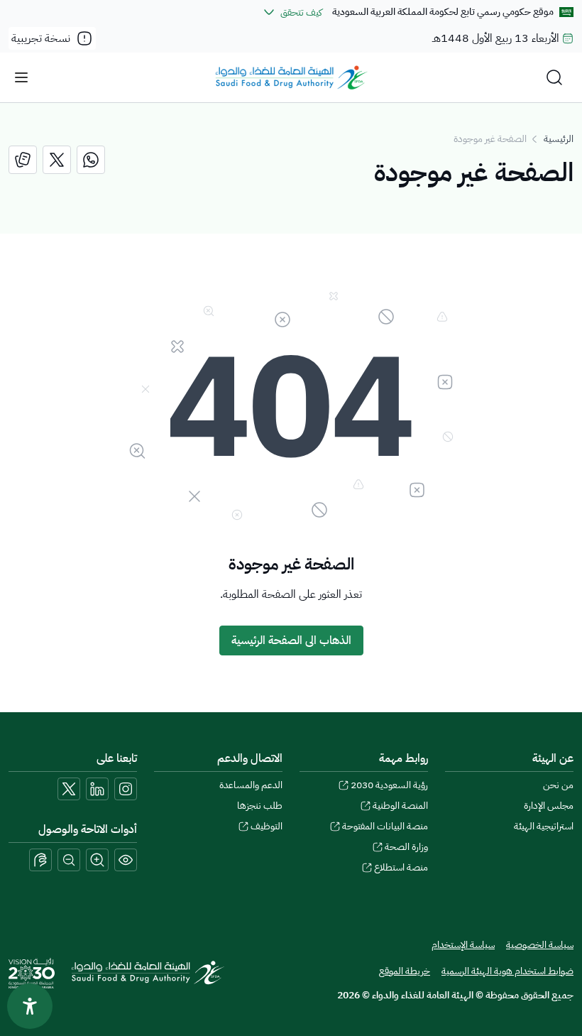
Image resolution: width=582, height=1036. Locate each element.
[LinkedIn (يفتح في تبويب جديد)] (97, 789)
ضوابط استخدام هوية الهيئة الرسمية (507, 971)
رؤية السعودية (389, 785)
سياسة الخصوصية (539, 944)
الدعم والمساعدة (250, 785)
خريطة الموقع (404, 971)
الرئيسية (558, 138)
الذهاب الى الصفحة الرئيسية (291, 640)
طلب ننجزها (259, 805)
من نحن (558, 785)
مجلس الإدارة (548, 805)
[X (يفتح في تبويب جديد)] (68, 789)
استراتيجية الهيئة (543, 826)
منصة (401, 867)
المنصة (400, 805)
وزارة (406, 846)
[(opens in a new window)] (91, 160)
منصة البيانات (385, 826)
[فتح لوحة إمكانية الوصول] (30, 1006)
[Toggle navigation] (21, 77)
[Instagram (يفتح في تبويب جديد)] (125, 789)
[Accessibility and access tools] (40, 860)
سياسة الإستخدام (463, 944)
